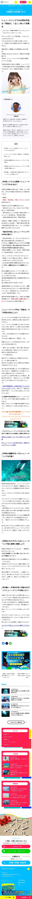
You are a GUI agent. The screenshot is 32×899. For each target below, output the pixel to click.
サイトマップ (5, 880)
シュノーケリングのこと (10, 742)
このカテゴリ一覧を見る (16, 722)
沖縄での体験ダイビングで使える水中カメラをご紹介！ (23, 675)
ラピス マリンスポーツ (8, 869)
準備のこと (6, 734)
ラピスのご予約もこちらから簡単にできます (16, 625)
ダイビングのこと (8, 737)
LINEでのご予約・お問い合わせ (16, 851)
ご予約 (24, 2)
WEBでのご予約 (17, 846)
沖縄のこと (6, 739)
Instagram (22, 882)
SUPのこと (6, 744)
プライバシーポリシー (7, 881)
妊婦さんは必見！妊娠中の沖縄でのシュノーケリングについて (9, 675)
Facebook (22, 880)
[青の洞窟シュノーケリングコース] (16, 424)
